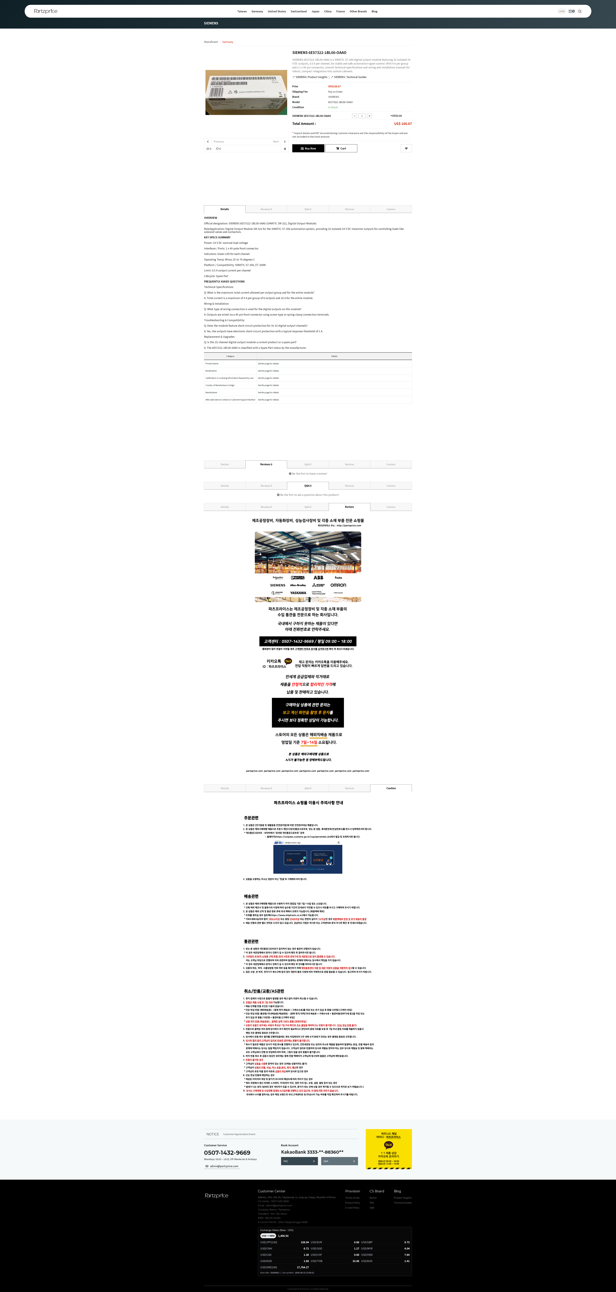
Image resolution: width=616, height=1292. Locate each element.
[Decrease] (354, 115)
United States (277, 11)
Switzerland (299, 11)
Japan (315, 11)
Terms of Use (352, 1197)
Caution (391, 209)
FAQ (285, 1161)
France (340, 11)
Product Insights (403, 1197)
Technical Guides (403, 1202)
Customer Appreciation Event (239, 1134)
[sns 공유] (284, 148)
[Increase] (369, 115)
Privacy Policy (352, 1202)
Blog (374, 11)
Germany (257, 11)
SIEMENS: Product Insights (309, 77)
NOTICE (212, 1134)
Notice (373, 1197)
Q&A (307, 209)
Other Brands (358, 11)
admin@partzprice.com (223, 1166)
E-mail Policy (352, 1207)
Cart (342, 148)
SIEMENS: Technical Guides (349, 77)
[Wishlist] (406, 148)
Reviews (266, 209)
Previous (218, 141)
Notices (349, 209)
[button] (580, 11)
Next (276, 141)
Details (225, 209)
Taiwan (242, 11)
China (328, 11)
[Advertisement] (308, 178)
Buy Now (310, 148)
